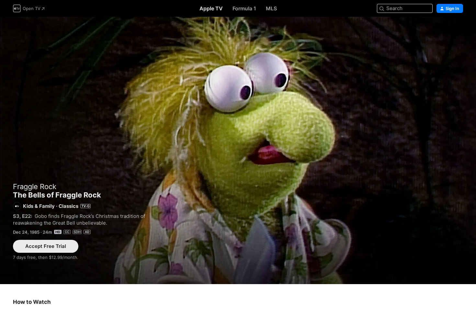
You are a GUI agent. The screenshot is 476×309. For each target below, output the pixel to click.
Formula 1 (244, 8)
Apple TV (211, 8)
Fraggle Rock (34, 186)
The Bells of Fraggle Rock (238, 150)
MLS (271, 8)
